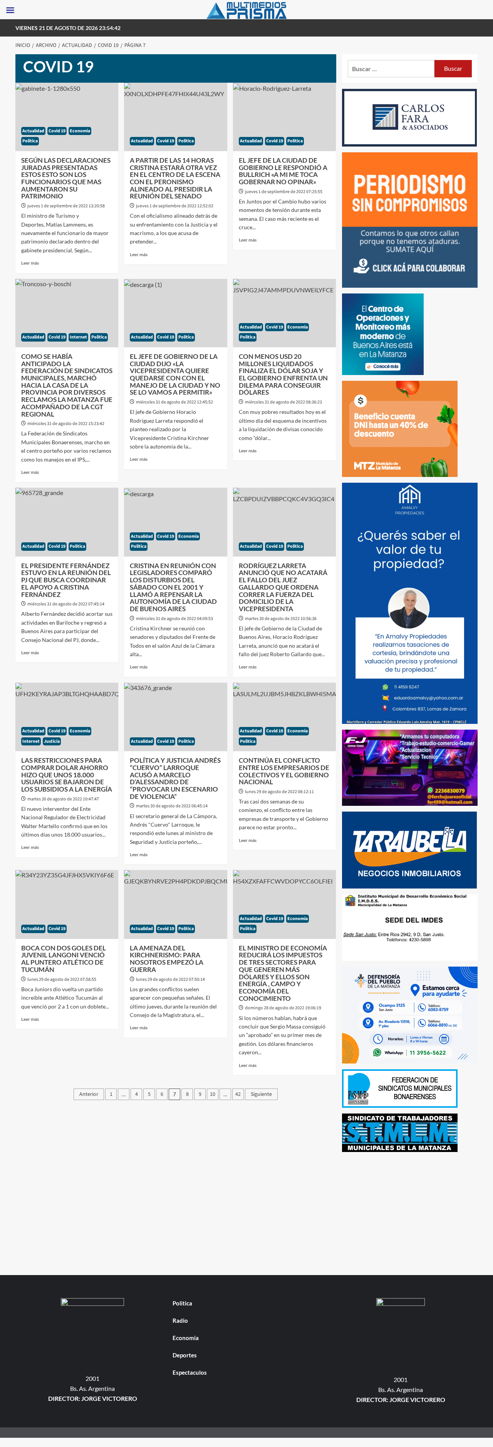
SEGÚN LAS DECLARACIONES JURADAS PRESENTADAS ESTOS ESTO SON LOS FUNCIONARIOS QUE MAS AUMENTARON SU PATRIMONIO (66, 178)
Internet (78, 337)
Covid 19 (57, 131)
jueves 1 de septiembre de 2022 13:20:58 (66, 206)
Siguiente (261, 1094)
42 (238, 1094)
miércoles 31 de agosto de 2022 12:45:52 (174, 402)
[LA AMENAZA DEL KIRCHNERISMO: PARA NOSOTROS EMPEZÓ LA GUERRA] (175, 904)
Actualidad (33, 131)
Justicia (52, 741)
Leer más (30, 263)
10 (212, 1094)
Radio (180, 1320)
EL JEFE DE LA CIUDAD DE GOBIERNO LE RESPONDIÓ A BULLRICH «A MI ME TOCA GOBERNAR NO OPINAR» (283, 171)
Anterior (88, 1094)
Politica (30, 141)
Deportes (185, 1355)
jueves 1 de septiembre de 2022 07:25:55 (283, 191)
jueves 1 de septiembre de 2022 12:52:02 (174, 206)
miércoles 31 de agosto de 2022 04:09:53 (174, 618)
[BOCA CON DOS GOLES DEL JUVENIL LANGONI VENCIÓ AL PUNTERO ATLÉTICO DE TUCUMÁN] (66, 904)
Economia (80, 131)
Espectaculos (190, 1372)
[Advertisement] (410, 1211)
